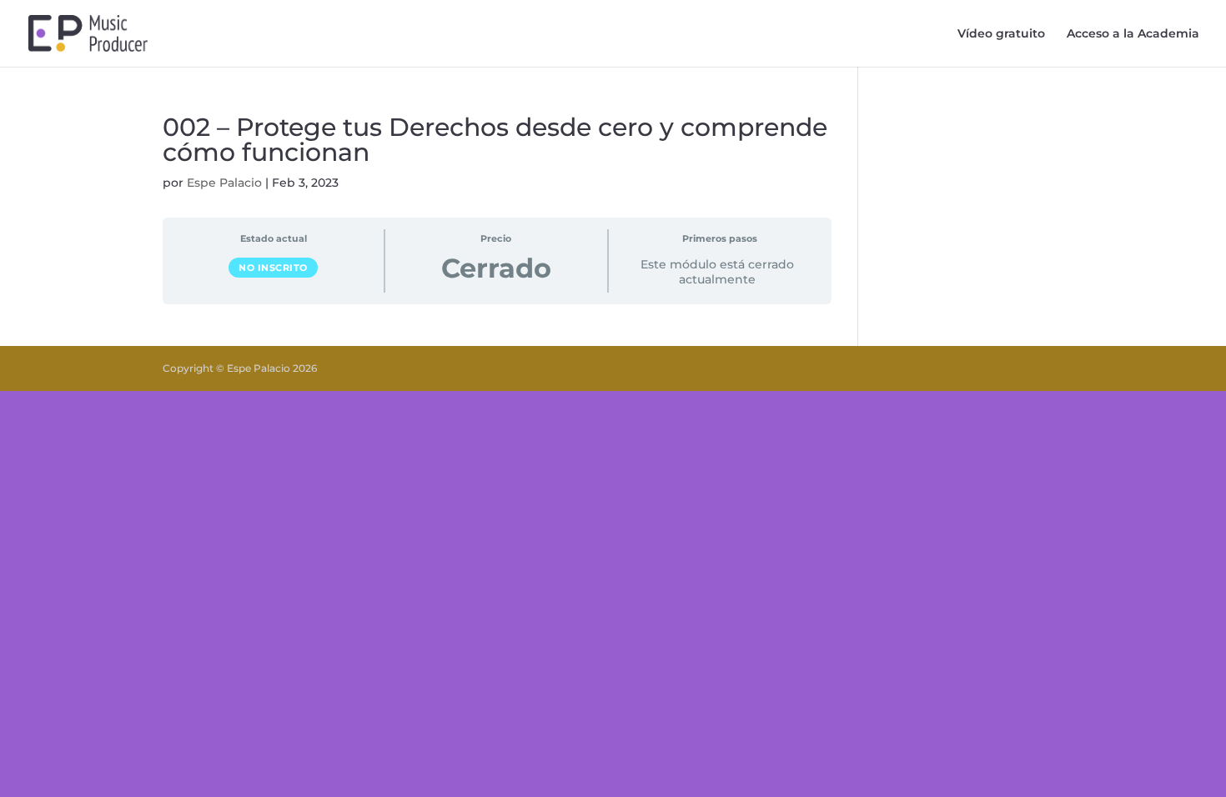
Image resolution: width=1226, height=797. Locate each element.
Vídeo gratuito (1001, 34)
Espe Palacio (224, 182)
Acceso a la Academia (1133, 34)
